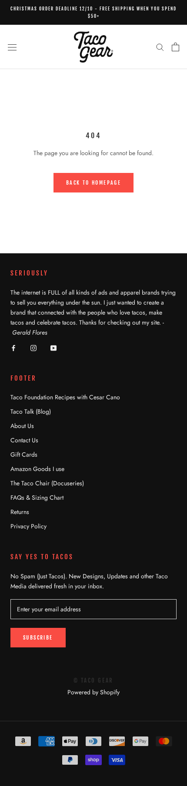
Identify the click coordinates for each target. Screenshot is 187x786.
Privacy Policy (28, 526)
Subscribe (38, 637)
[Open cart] (175, 47)
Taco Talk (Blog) (30, 411)
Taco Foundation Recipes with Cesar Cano (65, 397)
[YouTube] (53, 347)
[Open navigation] (12, 46)
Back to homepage (93, 182)
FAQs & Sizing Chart (36, 497)
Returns (19, 511)
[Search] (160, 46)
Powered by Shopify (93, 692)
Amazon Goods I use (37, 468)
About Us (22, 425)
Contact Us (24, 440)
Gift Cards (23, 454)
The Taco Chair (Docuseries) (47, 483)
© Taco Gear (93, 680)
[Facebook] (13, 347)
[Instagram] (33, 347)
